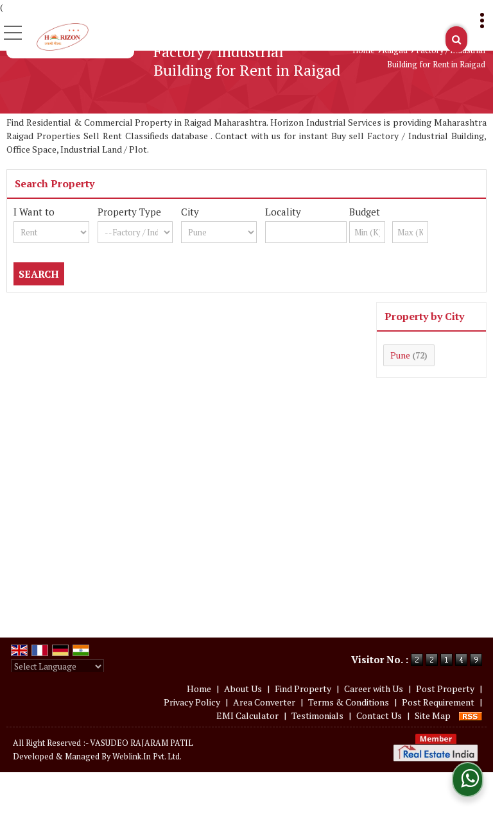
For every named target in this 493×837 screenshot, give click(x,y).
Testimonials (317, 715)
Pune (400, 355)
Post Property (445, 688)
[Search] (456, 39)
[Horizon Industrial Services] (63, 36)
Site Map (433, 715)
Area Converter (264, 702)
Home (363, 50)
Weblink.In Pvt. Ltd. (147, 756)
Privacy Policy (192, 702)
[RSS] (470, 715)
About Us (243, 688)
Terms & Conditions (348, 702)
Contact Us (379, 715)
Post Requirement (438, 702)
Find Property (303, 688)
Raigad (395, 50)
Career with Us (373, 688)
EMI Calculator (247, 715)
